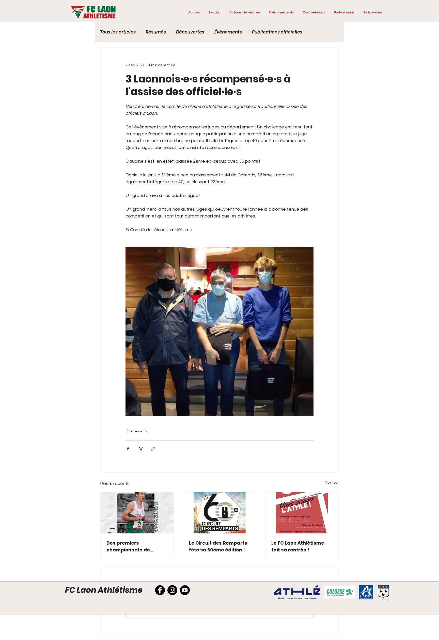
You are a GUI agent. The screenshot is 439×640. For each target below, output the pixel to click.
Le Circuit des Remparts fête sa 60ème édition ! (218, 546)
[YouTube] (185, 590)
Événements (228, 32)
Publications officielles (277, 32)
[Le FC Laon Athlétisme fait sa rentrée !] (302, 512)
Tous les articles (118, 32)
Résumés (156, 32)
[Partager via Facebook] (128, 448)
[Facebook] (160, 590)
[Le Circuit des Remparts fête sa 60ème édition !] (219, 512)
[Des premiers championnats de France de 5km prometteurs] (137, 512)
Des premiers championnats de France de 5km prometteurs (128, 546)
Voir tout (332, 482)
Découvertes (190, 32)
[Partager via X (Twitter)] (140, 448)
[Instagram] (172, 590)
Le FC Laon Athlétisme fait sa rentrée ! (297, 546)
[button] (215, 12)
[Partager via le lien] (152, 448)
